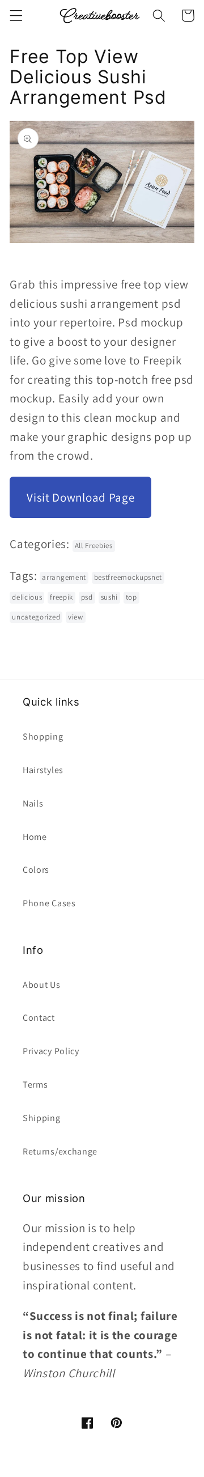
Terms (35, 1084)
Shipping (42, 1118)
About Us (42, 985)
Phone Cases (49, 903)
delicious (27, 597)
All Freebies (94, 545)
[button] (16, 15)
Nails (33, 803)
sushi (109, 597)
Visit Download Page (80, 497)
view (75, 617)
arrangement (64, 577)
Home (35, 837)
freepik (61, 597)
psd (87, 597)
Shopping (43, 736)
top (131, 597)
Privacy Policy (51, 1051)
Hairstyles (43, 770)
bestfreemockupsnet (128, 577)
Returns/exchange (60, 1151)
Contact (39, 1018)
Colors (36, 870)
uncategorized (36, 617)
